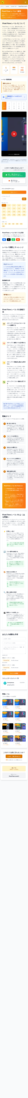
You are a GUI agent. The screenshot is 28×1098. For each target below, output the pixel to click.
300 (3, 226)
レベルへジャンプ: (6, 196)
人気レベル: (4, 221)
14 (19, 211)
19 (19, 214)
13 (14, 211)
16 (4, 214)
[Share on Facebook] (4, 239)
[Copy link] (22, 239)
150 (13, 223)
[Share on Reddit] (18, 239)
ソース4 (18, 106)
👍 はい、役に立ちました (14, 756)
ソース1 (4, 105)
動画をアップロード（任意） (8, 665)
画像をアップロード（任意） (8, 657)
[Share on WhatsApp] (13, 239)
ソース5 (23, 106)
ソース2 (9, 106)
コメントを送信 (14, 673)
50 (5, 223)
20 (24, 214)
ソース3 (14, 106)
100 (9, 223)
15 (24, 211)
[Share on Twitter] (9, 239)
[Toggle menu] (25, 2)
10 (24, 208)
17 (9, 214)
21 (4, 218)
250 (21, 223)
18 (14, 214)
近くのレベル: (5, 202)
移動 (24, 198)
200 (17, 223)
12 (9, 211)
